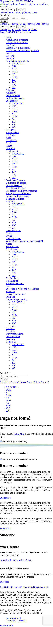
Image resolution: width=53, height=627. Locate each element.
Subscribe (4, 582)
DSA (30, 1)
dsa (9, 12)
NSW (14, 71)
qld (23, 12)
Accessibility (16, 620)
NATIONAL (18, 63)
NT (13, 74)
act (13, 12)
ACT (14, 69)
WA (13, 87)
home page (19, 433)
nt (20, 12)
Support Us (5, 497)
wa (35, 12)
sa (26, 12)
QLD (14, 77)
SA (13, 79)
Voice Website (26, 32)
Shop (42, 24)
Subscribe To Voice (9, 560)
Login (3, 32)
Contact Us (9, 24)
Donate (27, 24)
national (3, 12)
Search (4, 21)
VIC (14, 85)
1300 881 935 (21, 1)
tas (29, 12)
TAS (14, 82)
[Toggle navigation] (10, 7)
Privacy (13, 618)
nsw (17, 12)
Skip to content (7, 1)
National (21, 9)
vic (32, 12)
